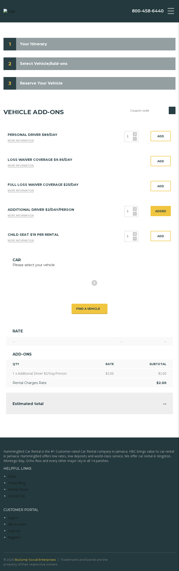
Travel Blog (16, 483)
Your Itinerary (33, 44)
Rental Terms (18, 489)
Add (160, 136)
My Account (17, 524)
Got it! (157, 15)
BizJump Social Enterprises (35, 559)
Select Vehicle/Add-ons (43, 63)
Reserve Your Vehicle (41, 83)
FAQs (12, 476)
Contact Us (16, 496)
